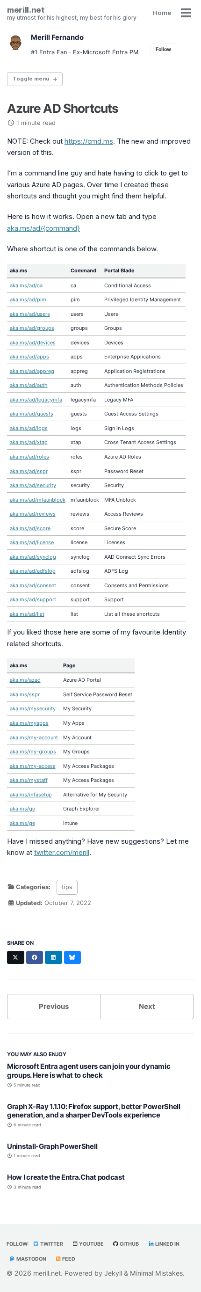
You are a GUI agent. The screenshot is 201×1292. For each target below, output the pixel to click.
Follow (163, 49)
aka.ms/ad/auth (29, 385)
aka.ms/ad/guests (31, 413)
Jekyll (113, 1273)
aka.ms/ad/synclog (33, 557)
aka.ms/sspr (25, 694)
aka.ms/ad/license (32, 542)
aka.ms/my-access (33, 766)
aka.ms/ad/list (27, 614)
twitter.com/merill (61, 852)
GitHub (129, 1244)
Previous (54, 1006)
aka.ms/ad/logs (29, 428)
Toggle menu (31, 78)
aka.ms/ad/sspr (29, 471)
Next (147, 1006)
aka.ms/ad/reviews (33, 514)
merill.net (71, 13)
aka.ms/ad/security (33, 485)
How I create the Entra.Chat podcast (66, 1177)
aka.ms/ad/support (33, 599)
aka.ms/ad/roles (29, 456)
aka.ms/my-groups (33, 751)
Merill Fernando (57, 37)
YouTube (91, 1244)
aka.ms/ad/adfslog (33, 571)
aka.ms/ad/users (30, 314)
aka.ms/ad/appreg (32, 371)
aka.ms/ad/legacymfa (36, 399)
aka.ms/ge (22, 808)
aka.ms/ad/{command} (43, 228)
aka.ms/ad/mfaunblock (37, 499)
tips (67, 887)
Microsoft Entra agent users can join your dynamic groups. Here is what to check (88, 1071)
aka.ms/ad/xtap (29, 442)
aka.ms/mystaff (29, 780)
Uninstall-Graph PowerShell (52, 1146)
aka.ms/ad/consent (33, 585)
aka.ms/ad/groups (32, 328)
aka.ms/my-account (34, 737)
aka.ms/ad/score (30, 528)
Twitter (51, 1244)
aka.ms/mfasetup (31, 794)
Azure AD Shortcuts (62, 108)
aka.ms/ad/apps (29, 356)
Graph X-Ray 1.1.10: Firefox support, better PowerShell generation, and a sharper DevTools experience (93, 1111)
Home (162, 12)
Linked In (166, 1244)
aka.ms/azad (25, 680)
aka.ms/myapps (29, 723)
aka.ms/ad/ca (26, 285)
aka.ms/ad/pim (28, 299)
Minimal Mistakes (156, 1273)
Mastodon (30, 1259)
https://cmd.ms (89, 141)
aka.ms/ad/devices (33, 342)
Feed (68, 1259)
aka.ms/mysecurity (33, 708)
